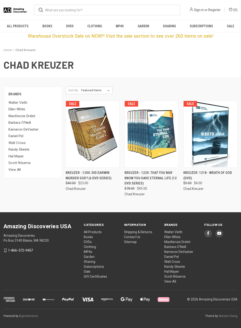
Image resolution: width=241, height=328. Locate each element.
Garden (143, 26)
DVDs (70, 26)
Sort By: (73, 90)
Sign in (199, 10)
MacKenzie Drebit (21, 116)
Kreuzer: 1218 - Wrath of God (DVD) (207, 175)
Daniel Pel (15, 136)
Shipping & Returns (138, 232)
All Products (17, 26)
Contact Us (132, 237)
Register (214, 10)
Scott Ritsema (19, 163)
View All (14, 170)
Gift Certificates (95, 276)
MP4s (120, 26)
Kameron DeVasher (23, 129)
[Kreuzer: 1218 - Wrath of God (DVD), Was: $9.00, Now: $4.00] (210, 134)
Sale (230, 26)
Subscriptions (201, 26)
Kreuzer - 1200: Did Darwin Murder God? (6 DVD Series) (89, 175)
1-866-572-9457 (20, 250)
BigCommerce (28, 316)
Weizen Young (228, 316)
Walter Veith (17, 102)
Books (47, 26)
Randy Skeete (18, 149)
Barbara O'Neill (19, 122)
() (235, 10)
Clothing (94, 26)
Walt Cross (17, 143)
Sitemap (130, 242)
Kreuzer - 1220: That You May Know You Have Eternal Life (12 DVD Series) (151, 178)
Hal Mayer (16, 156)
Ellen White (16, 109)
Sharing (169, 26)
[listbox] (96, 90)
